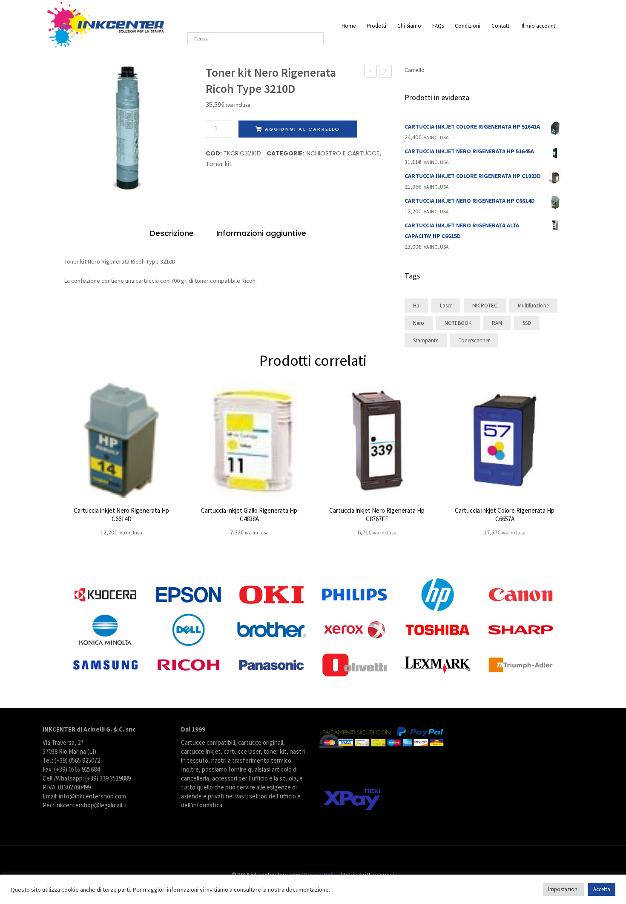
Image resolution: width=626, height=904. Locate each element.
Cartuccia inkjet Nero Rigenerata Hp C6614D (121, 514)
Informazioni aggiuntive (261, 233)
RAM (497, 323)
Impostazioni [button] (563, 889)
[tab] (172, 235)
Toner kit (219, 164)
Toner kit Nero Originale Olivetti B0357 (371, 72)
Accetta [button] (601, 889)
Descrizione (172, 233)
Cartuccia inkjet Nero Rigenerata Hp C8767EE (377, 514)
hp (416, 305)
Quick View (121, 440)
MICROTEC (484, 305)
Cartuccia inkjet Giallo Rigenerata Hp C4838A (249, 514)
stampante (425, 340)
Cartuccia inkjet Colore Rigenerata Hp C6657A (504, 514)
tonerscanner (474, 340)
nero (418, 323)
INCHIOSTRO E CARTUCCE (342, 153)
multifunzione (533, 305)
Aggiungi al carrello (302, 129)
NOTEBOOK (458, 323)
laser (446, 305)
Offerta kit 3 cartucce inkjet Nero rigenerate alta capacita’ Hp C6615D (385, 72)
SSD (527, 323)
